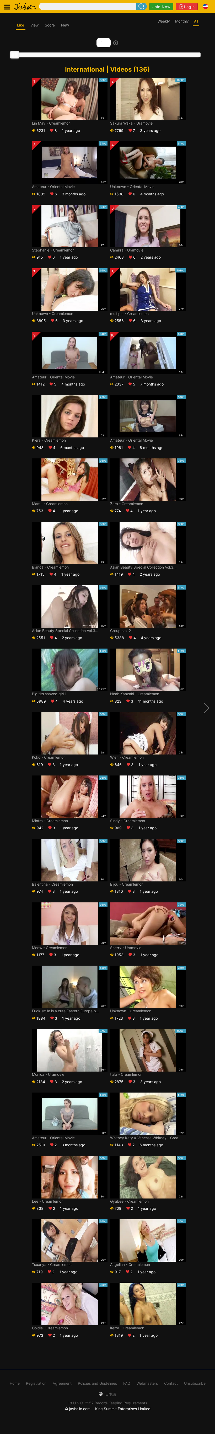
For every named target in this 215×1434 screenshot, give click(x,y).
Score (50, 25)
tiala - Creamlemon (126, 1074)
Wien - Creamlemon (127, 757)
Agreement (62, 1383)
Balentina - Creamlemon (52, 884)
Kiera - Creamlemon (49, 440)
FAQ (126, 1383)
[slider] (14, 54)
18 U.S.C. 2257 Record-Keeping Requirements (107, 1403)
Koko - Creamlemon (49, 757)
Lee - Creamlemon (47, 1201)
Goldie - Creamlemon (50, 1328)
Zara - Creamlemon (126, 503)
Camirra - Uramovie (126, 250)
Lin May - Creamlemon (51, 123)
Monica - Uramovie (48, 1074)
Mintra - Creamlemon (50, 820)
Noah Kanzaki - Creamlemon (134, 694)
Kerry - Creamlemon (127, 1328)
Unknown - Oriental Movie (132, 186)
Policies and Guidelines (97, 1383)
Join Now (161, 6)
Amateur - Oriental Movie (53, 186)
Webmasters (147, 1383)
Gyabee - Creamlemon (129, 1201)
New (65, 25)
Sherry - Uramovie (125, 947)
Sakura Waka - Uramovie (131, 123)
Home (15, 1383)
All (196, 21)
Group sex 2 (120, 630)
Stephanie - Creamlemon (53, 250)
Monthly (182, 21)
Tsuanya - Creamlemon (52, 1264)
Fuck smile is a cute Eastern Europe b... (65, 1011)
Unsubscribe (195, 1383)
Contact (171, 1383)
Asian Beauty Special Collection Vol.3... (143, 567)
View (34, 25)
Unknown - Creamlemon (52, 313)
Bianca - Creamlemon (50, 567)
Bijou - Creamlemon (126, 884)
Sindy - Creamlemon (127, 820)
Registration (36, 1383)
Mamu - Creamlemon (50, 503)
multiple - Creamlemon (129, 313)
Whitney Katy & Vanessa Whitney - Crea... (145, 1138)
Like (20, 25)
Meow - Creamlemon (49, 947)
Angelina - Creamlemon (130, 1264)
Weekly (164, 21)
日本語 (110, 1394)
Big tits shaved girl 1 (49, 694)
